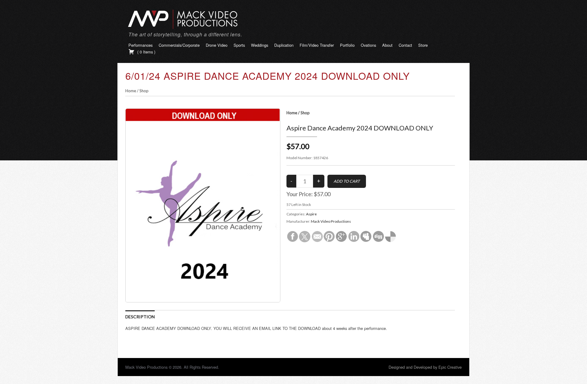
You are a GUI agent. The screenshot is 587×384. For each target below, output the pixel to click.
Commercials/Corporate (179, 45)
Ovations (368, 45)
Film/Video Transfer (317, 45)
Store (423, 45)
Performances (140, 45)
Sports (239, 45)
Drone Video (216, 45)
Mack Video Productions (331, 221)
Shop (144, 90)
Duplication (284, 45)
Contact (405, 45)
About (387, 45)
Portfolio (347, 45)
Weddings (259, 45)
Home (130, 90)
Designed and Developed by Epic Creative (425, 367)
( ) (145, 52)
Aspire (311, 214)
